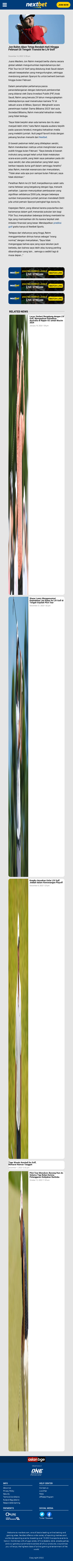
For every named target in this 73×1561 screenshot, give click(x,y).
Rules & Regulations (11, 1500)
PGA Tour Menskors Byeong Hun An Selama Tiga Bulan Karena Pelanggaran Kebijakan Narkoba (46, 1175)
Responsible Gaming (11, 1503)
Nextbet (43, 137)
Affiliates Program (46, 1497)
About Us (7, 1488)
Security (6, 1494)
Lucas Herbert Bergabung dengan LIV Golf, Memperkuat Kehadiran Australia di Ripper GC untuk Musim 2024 (47, 319)
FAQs (41, 1494)
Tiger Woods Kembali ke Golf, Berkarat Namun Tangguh (22, 1163)
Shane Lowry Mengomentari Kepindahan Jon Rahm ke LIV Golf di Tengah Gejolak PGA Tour (46, 600)
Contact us (43, 1488)
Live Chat (43, 1491)
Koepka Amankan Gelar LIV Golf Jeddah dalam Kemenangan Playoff (46, 881)
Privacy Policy (8, 1491)
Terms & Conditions (11, 1497)
